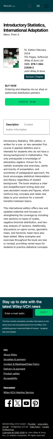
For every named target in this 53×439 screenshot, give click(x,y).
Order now (27, 102)
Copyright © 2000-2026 (13, 432)
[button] (46, 6)
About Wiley (10, 354)
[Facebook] (8, 405)
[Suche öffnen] (29, 6)
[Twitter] (17, 405)
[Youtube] (26, 405)
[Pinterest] (35, 405)
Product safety (12, 373)
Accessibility (10, 378)
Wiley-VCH (9, 6)
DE (38, 5)
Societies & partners (15, 359)
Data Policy (35, 427)
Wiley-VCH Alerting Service (19, 392)
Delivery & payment (14, 368)
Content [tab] (28, 124)
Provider (32, 424)
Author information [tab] (16, 129)
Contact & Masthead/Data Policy (21, 364)
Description (12, 124)
